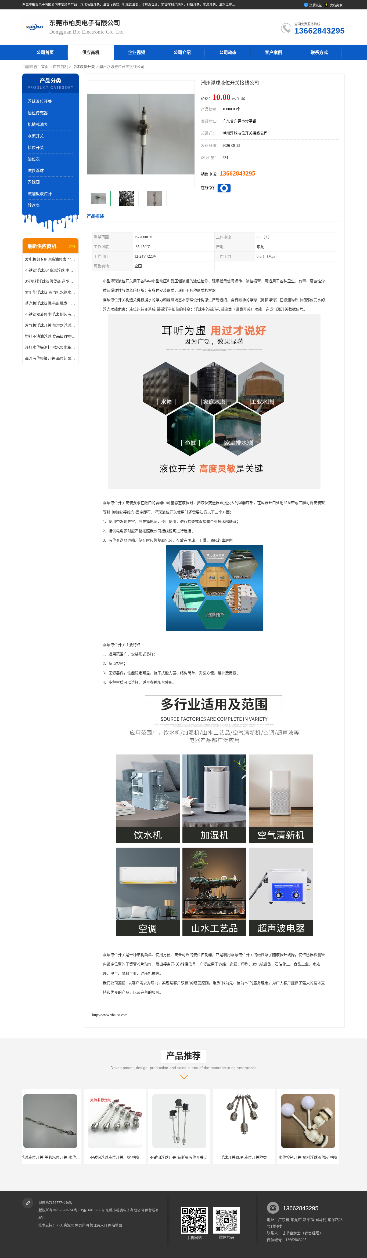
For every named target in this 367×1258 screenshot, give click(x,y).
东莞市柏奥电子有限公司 (125, 1210)
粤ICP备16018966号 (89, 1210)
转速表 (34, 205)
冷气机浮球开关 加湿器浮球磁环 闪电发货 (50, 325)
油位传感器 (38, 113)
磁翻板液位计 (40, 194)
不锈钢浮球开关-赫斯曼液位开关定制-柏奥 (123, 1157)
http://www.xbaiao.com (110, 1015)
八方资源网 (65, 1225)
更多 (72, 247)
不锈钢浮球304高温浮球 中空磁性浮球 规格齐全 (50, 270)
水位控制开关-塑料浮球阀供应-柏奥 (246, 1157)
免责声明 (82, 1225)
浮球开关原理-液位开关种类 (182, 1157)
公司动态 (227, 52)
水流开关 (36, 136)
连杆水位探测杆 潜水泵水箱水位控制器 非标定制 (50, 347)
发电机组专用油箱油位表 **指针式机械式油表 (50, 259)
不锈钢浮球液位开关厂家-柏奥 (53, 1157)
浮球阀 (34, 182)
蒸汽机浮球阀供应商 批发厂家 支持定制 (50, 303)
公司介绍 (182, 52)
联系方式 (319, 52)
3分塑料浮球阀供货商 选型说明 (50, 281)
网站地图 (115, 1225)
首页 (45, 67)
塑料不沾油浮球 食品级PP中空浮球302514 (50, 336)
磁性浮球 (36, 171)
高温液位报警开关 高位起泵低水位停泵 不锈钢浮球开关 (50, 358)
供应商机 (90, 52)
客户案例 (273, 52)
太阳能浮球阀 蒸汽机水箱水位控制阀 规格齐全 (50, 292)
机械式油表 (38, 124)
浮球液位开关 (83, 67)
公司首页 (45, 52)
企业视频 (136, 52)
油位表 (34, 159)
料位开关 (36, 147)
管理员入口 (98, 1225)
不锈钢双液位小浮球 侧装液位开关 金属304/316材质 (50, 314)
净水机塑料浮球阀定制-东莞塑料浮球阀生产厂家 (322, 1157)
